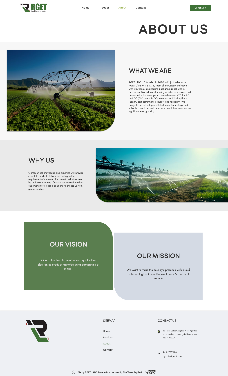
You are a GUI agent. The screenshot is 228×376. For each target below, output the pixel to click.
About (107, 343)
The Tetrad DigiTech (133, 372)
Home (106, 331)
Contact (108, 350)
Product (108, 337)
